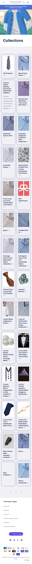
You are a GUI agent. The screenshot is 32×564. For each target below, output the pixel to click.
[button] (4, 2)
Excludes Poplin (6, 166)
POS (19, 557)
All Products (8, 73)
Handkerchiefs (23, 231)
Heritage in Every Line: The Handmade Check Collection (22, 261)
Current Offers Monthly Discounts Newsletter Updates (7, 88)
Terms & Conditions (9, 526)
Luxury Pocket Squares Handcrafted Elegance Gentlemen (23, 389)
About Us (6, 506)
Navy (20, 451)
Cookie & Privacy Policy (11, 518)
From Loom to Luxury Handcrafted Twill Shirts (8, 202)
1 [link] (11, 491)
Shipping (6, 522)
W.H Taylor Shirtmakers (12, 557)
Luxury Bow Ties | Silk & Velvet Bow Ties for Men (23, 353)
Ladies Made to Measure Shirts (8, 321)
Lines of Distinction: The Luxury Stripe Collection (23, 323)
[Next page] (21, 492)
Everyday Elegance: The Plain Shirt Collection (22, 137)
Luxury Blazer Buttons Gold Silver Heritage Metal (8, 355)
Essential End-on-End (7, 135)
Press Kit (6, 514)
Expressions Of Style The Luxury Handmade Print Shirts (23, 169)
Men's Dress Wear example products (8, 454)
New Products (6, 474)
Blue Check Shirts (22, 74)
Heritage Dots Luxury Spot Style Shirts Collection (7, 260)
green (5, 230)
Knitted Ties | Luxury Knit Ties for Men (8, 291)
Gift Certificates (23, 200)
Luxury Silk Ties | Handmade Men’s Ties (7, 423)
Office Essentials (22, 482)
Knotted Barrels (21, 290)
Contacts (6, 510)
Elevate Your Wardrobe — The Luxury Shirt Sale (23, 102)
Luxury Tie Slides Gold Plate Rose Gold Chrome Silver (23, 423)
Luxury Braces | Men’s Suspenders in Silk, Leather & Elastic (7, 390)
